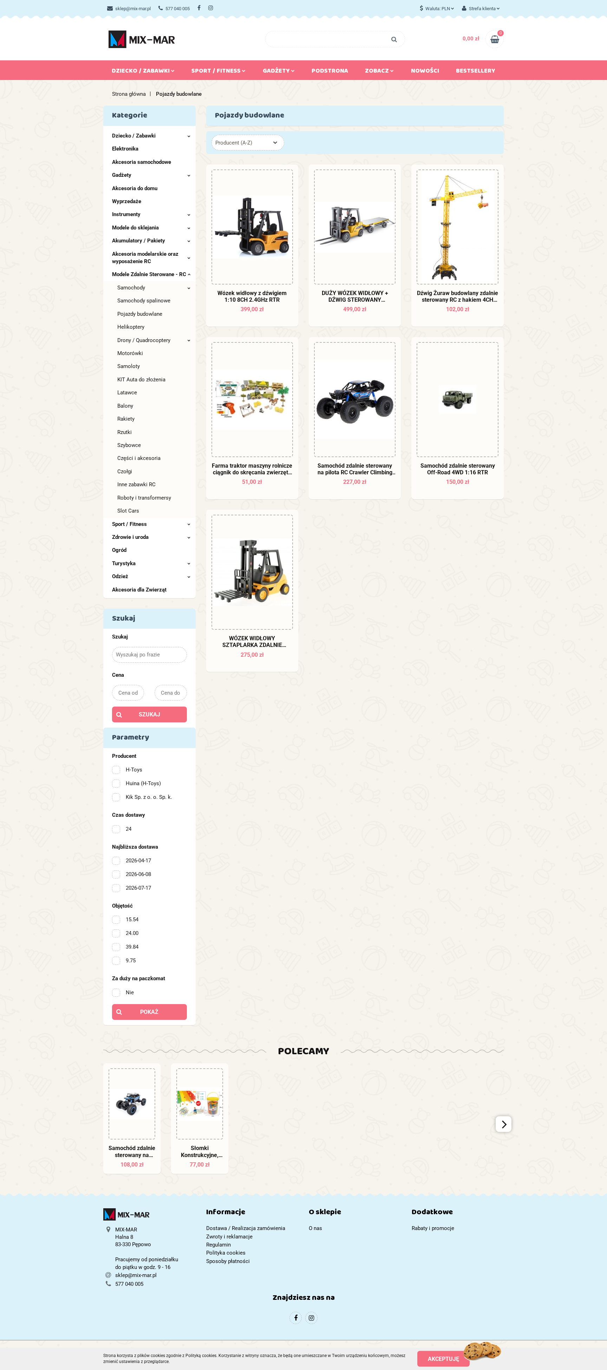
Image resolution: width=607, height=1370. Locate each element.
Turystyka (124, 563)
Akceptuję (443, 1358)
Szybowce (129, 445)
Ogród (119, 550)
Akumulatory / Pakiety (138, 241)
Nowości (425, 72)
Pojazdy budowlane (139, 314)
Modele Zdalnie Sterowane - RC (149, 274)
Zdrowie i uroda (130, 537)
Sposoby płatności (228, 1261)
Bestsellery (475, 72)
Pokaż (149, 1012)
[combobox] (247, 143)
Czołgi (124, 471)
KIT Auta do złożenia (141, 379)
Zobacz (377, 72)
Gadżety (121, 175)
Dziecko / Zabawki (134, 136)
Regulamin (218, 1245)
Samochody (131, 288)
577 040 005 (177, 8)
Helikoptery (130, 327)
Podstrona (330, 72)
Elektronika (125, 149)
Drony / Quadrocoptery (143, 340)
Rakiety (126, 419)
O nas (315, 1228)
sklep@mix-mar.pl (133, 8)
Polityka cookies (226, 1253)
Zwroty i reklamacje (229, 1237)
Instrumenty (126, 214)
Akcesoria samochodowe (141, 162)
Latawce (127, 392)
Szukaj (149, 714)
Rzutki (124, 432)
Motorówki (130, 353)
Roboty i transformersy (144, 498)
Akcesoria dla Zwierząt (139, 590)
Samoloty (128, 366)
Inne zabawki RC (136, 484)
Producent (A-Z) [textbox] (233, 143)
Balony (125, 406)
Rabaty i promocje (433, 1228)
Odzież (120, 576)
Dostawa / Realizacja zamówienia (245, 1228)
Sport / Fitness (129, 524)
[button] (252, 1213)
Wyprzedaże (126, 201)
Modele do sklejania (135, 228)
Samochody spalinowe (143, 301)
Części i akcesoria (139, 458)
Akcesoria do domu (134, 188)
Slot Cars (128, 511)
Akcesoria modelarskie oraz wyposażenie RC (145, 258)
